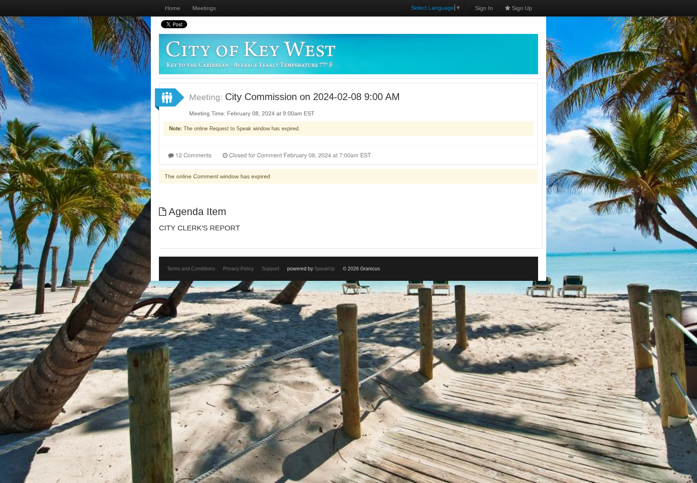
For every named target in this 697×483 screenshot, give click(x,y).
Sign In (484, 8)
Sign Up (521, 8)
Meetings (204, 8)
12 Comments (192, 155)
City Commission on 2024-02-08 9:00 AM (312, 96)
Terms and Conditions (191, 269)
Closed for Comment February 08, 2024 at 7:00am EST (299, 155)
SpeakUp (324, 269)
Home (172, 8)
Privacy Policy (238, 269)
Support (270, 269)
